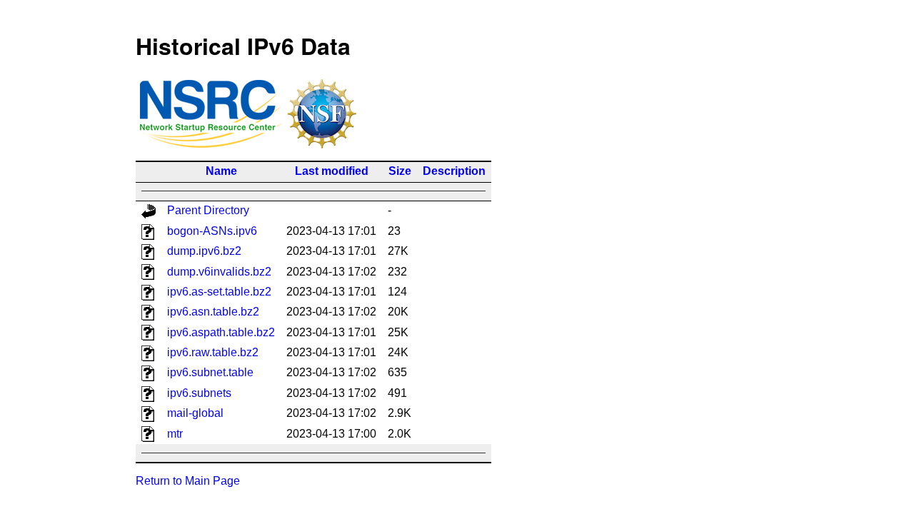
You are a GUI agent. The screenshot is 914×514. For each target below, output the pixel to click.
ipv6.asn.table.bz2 (213, 312)
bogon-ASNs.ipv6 (212, 231)
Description (454, 171)
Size (399, 171)
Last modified (331, 171)
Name (221, 171)
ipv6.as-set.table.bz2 (219, 292)
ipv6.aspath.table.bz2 (221, 332)
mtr (175, 434)
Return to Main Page (188, 481)
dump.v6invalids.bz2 (219, 272)
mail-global (195, 413)
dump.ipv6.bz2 (204, 251)
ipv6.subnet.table (210, 372)
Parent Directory (208, 210)
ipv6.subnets (199, 393)
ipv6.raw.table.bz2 (212, 352)
